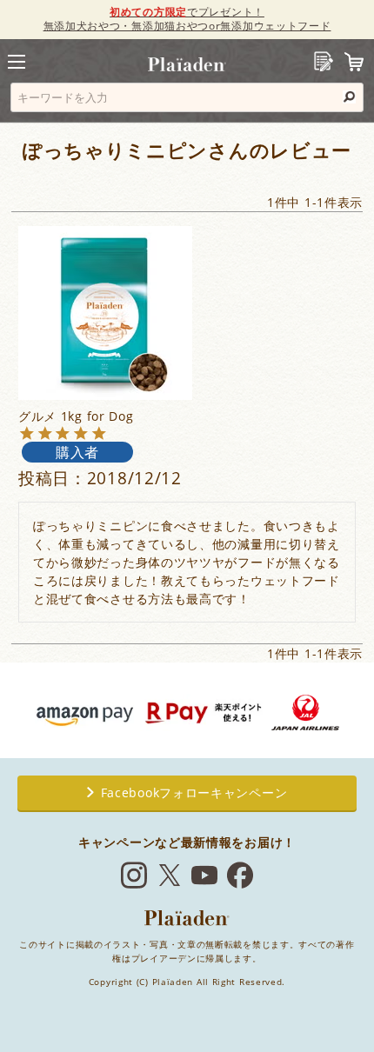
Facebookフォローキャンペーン (194, 792)
